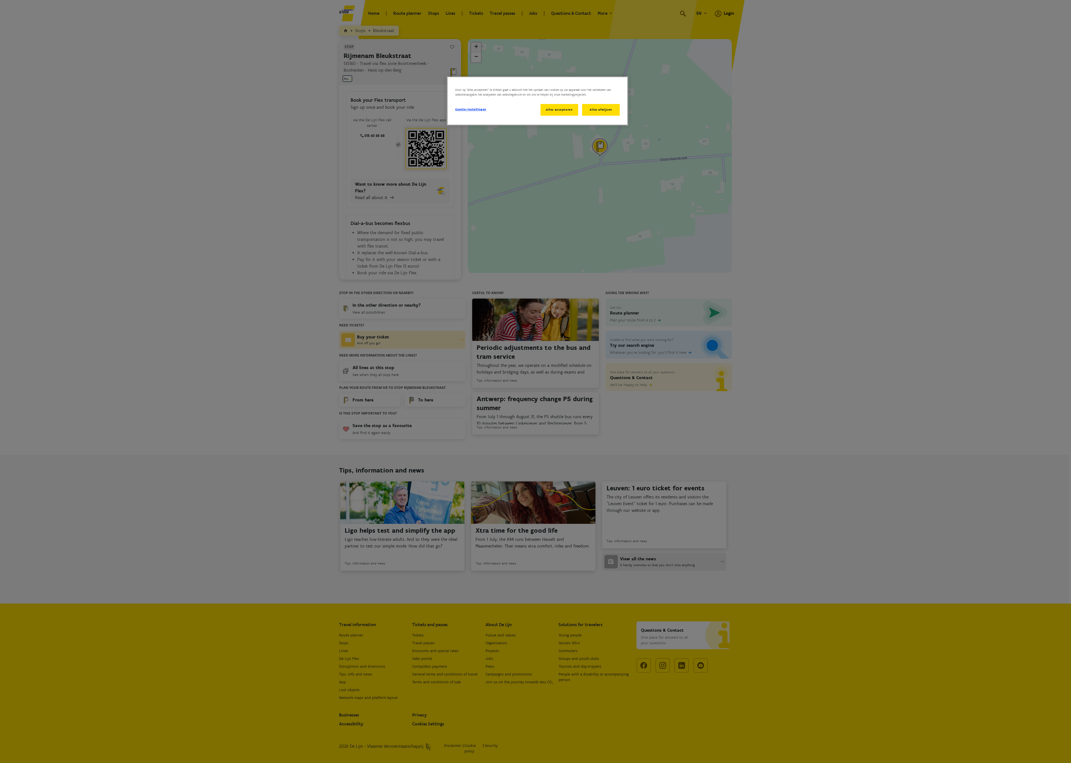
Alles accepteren (559, 110)
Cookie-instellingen (470, 109)
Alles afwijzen (601, 110)
